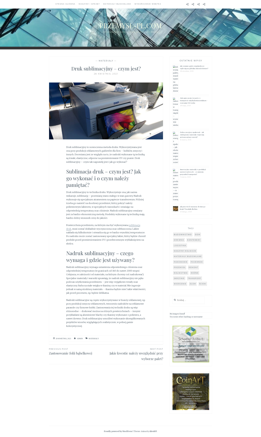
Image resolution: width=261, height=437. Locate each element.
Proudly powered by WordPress (118, 431)
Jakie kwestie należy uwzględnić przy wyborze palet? (136, 354)
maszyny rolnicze (185, 251)
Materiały (106, 61)
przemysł (180, 267)
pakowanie (181, 262)
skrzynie (179, 278)
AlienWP (153, 431)
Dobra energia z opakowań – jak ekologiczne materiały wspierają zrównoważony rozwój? (192, 134)
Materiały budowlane (117, 4)
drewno (179, 240)
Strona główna (65, 4)
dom (197, 234)
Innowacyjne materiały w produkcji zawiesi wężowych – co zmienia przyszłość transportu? (193, 171)
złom (193, 284)
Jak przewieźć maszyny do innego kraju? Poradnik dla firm (192, 207)
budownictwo (183, 234)
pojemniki (197, 262)
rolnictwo (181, 273)
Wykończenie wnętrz (147, 4)
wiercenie (180, 284)
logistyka (180, 245)
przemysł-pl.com (130, 25)
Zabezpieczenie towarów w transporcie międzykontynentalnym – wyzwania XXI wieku (194, 100)
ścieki (202, 284)
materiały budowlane (188, 256)
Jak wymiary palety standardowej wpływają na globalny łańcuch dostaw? (194, 67)
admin (80, 338)
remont (193, 267)
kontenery (194, 240)
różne (195, 273)
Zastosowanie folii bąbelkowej (70, 351)
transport (194, 278)
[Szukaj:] (189, 300)
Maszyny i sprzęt (89, 4)
